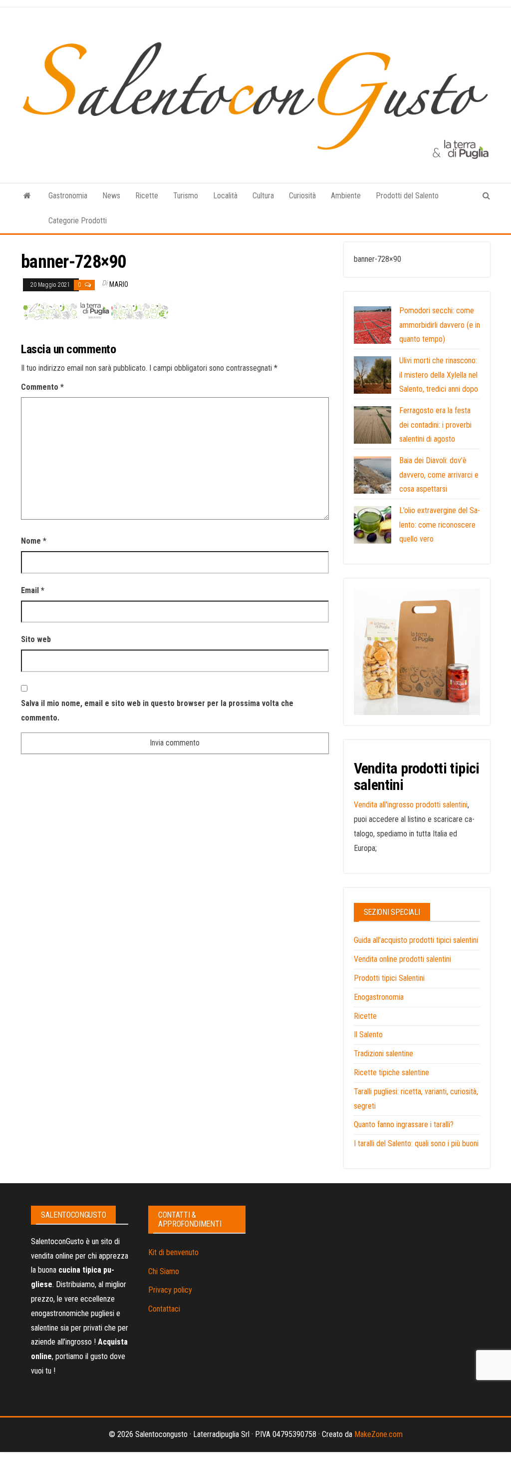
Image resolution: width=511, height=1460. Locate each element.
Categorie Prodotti (77, 220)
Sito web (36, 639)
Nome (33, 541)
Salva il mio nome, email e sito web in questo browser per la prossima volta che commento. (157, 711)
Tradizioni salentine (383, 1053)
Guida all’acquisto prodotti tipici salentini (416, 940)
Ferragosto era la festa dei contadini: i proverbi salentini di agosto (435, 425)
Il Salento (368, 1034)
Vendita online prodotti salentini (402, 959)
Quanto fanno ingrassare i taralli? (404, 1124)
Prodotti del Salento (407, 195)
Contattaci (164, 1309)
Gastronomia (67, 195)
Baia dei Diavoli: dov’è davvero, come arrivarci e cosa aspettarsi (439, 475)
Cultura (263, 195)
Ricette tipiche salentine (391, 1072)
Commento (42, 387)
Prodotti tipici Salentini (389, 978)
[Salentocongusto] (27, 195)
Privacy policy (170, 1290)
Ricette (146, 195)
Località (225, 195)
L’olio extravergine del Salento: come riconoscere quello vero (439, 525)
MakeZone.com (378, 1434)
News (111, 195)
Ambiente (346, 195)
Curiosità (302, 195)
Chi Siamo (163, 1271)
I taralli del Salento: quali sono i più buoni (416, 1143)
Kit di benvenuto (173, 1252)
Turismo (185, 195)
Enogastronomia (379, 997)
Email (32, 590)
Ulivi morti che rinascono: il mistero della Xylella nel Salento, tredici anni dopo (438, 375)
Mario (118, 284)
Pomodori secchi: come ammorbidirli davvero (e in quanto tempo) (439, 325)
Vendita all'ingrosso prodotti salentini (411, 804)
